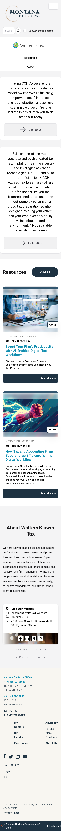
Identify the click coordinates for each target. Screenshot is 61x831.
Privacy (7, 812)
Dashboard (55, 826)
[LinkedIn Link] (27, 638)
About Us (51, 743)
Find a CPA (10, 765)
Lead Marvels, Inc (28, 824)
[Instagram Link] (40, 638)
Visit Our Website (23, 608)
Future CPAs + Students (51, 733)
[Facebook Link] (20, 638)
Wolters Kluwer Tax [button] (18, 341)
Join (5, 777)
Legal (17, 812)
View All (45, 272)
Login (6, 771)
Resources (21, 743)
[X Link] (34, 638)
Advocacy (51, 723)
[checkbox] (24, 30)
